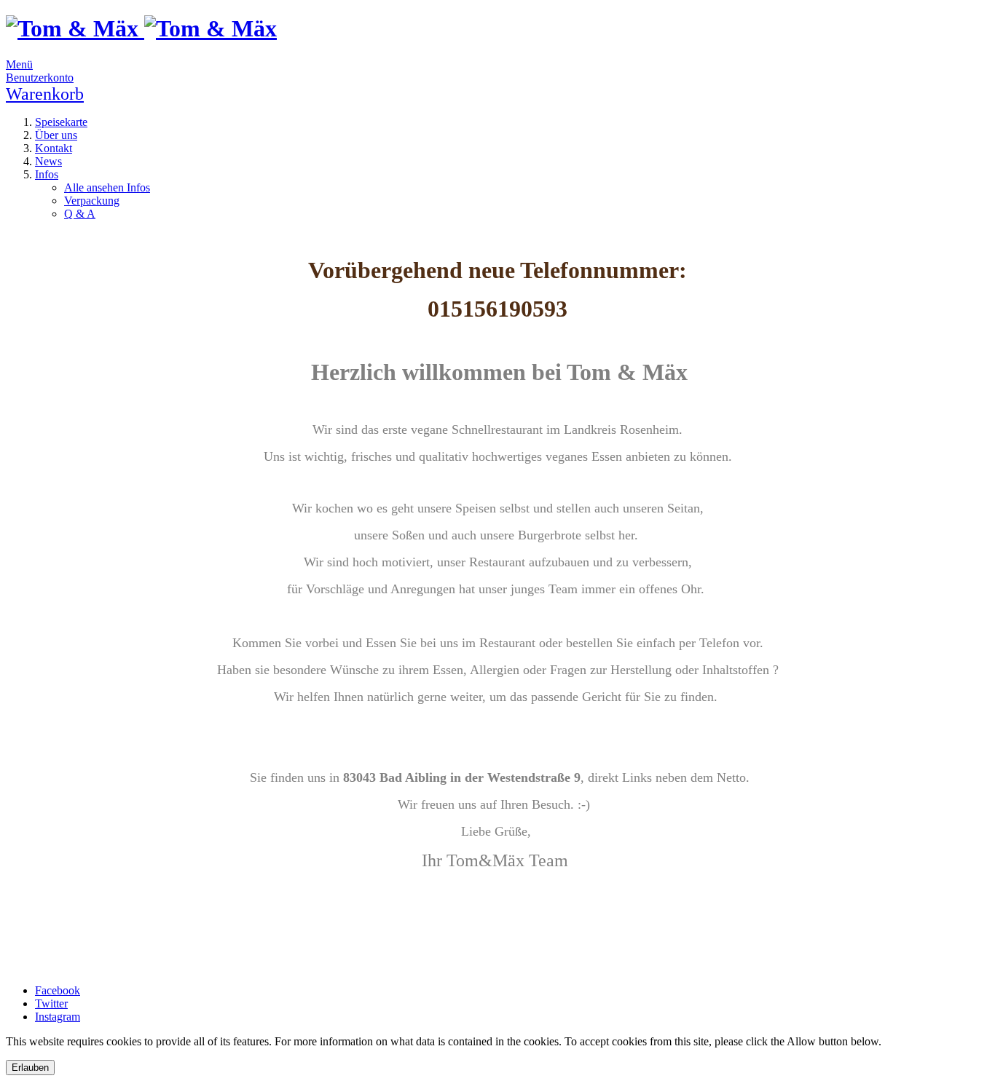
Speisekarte (61, 122)
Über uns (56, 135)
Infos (46, 174)
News (48, 161)
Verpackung (91, 200)
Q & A (79, 213)
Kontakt (53, 148)
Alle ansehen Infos (107, 187)
